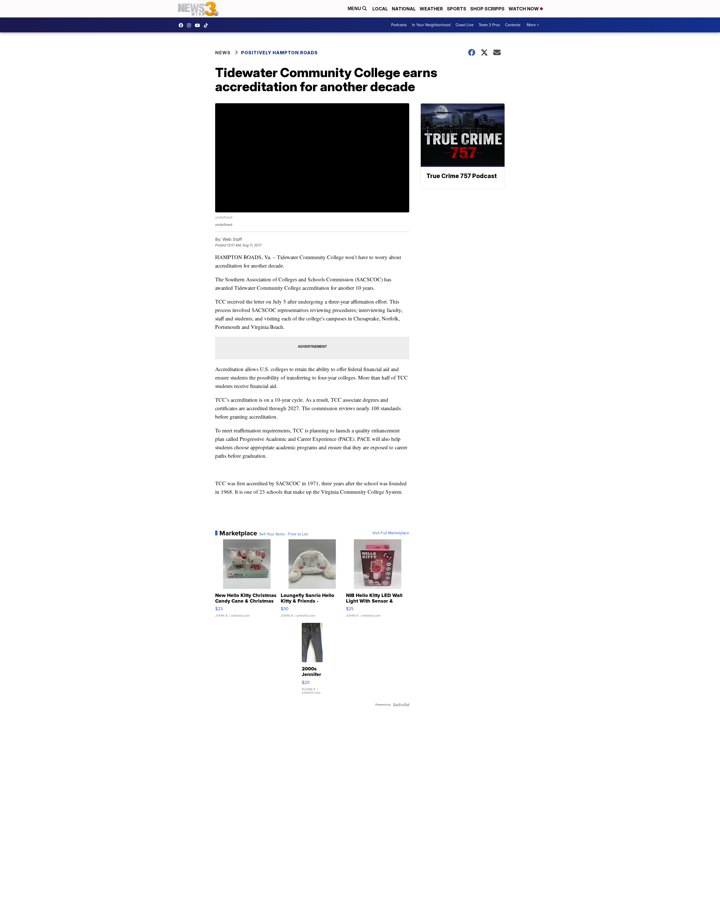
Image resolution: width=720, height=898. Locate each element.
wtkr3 (190, 25)
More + (533, 25)
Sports (456, 9)
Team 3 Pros (489, 25)
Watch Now (524, 9)
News (223, 52)
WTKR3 (182, 25)
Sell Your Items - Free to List (283, 534)
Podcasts (399, 25)
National (404, 9)
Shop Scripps (487, 9)
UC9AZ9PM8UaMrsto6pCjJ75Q (199, 25)
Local (380, 9)
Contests (513, 25)
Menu (355, 8)
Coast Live (465, 25)
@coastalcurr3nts (207, 25)
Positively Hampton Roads (279, 52)
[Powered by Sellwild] (401, 705)
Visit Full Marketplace (390, 533)
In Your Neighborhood (431, 25)
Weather (431, 9)
